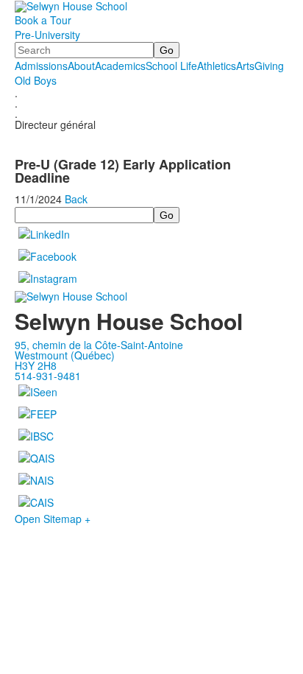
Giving (269, 65)
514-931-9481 (48, 375)
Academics (120, 65)
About (81, 65)
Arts (245, 65)
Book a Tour (43, 20)
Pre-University (47, 34)
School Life (171, 65)
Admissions (41, 65)
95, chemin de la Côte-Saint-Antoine (99, 344)
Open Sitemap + (52, 518)
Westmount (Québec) (65, 355)
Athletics (216, 65)
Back (76, 199)
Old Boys (36, 80)
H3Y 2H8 (36, 365)
